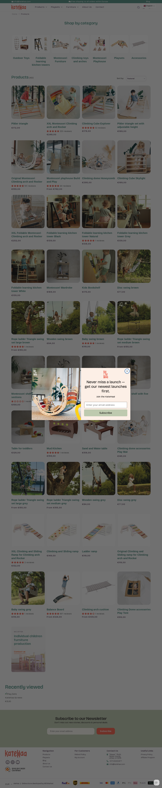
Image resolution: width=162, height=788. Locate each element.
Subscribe (105, 413)
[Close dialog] (127, 371)
